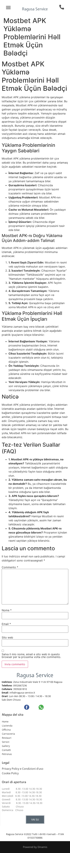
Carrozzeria (8, 733)
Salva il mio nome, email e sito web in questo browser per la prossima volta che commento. (31, 655)
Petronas (7, 754)
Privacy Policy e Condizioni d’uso (23, 769)
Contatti (6, 750)
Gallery (6, 746)
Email (6, 624)
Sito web (7, 637)
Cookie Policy (10, 773)
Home (5, 721)
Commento (10, 567)
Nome (7, 610)
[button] (8, 8)
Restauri (6, 737)
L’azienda (7, 725)
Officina (6, 729)
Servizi (5, 741)
